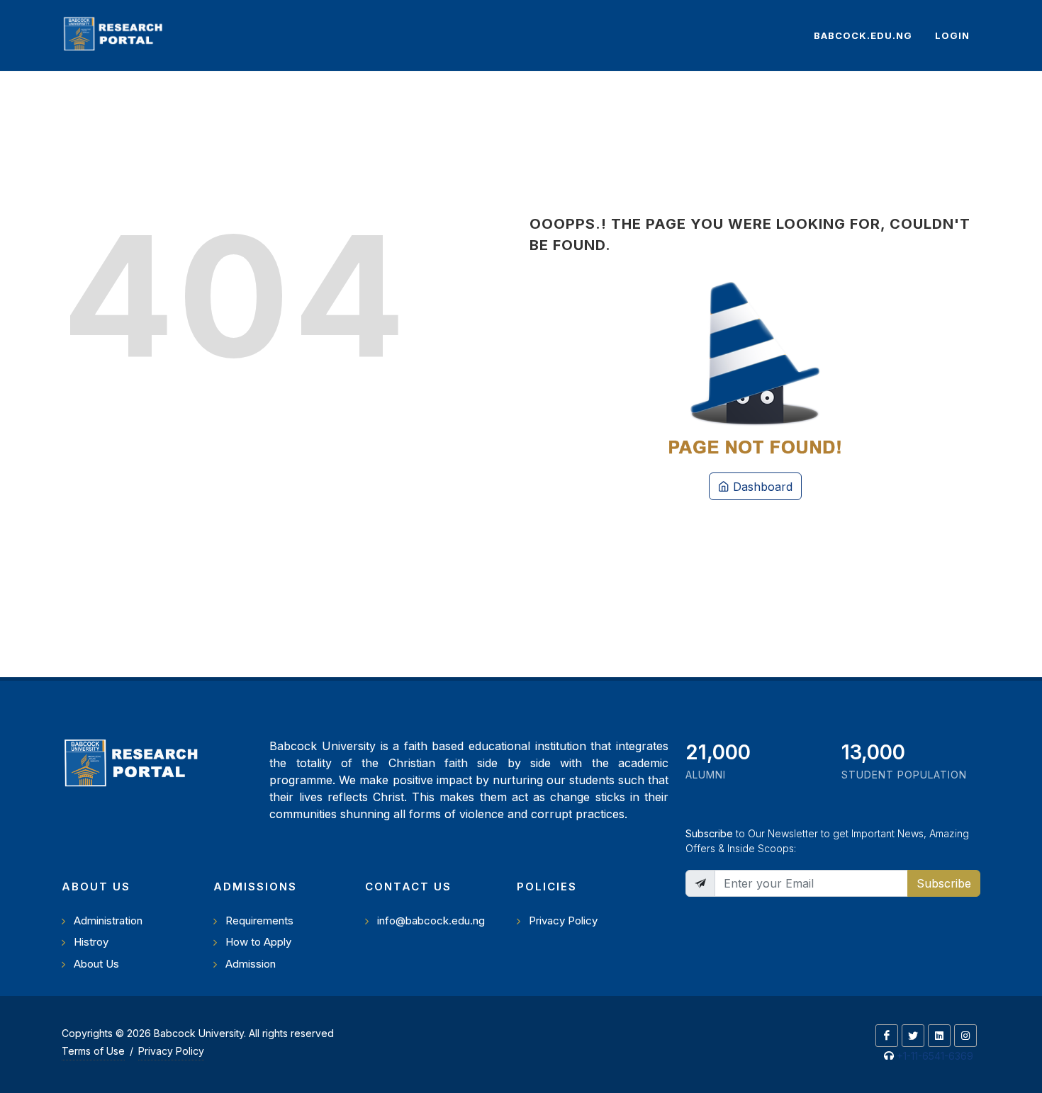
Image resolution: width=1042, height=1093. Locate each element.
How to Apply (258, 941)
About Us (96, 963)
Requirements (259, 920)
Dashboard (760, 487)
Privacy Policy (563, 920)
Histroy (91, 941)
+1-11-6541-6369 (935, 1056)
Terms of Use (93, 1051)
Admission (250, 963)
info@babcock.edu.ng (431, 920)
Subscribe (944, 883)
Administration (108, 920)
